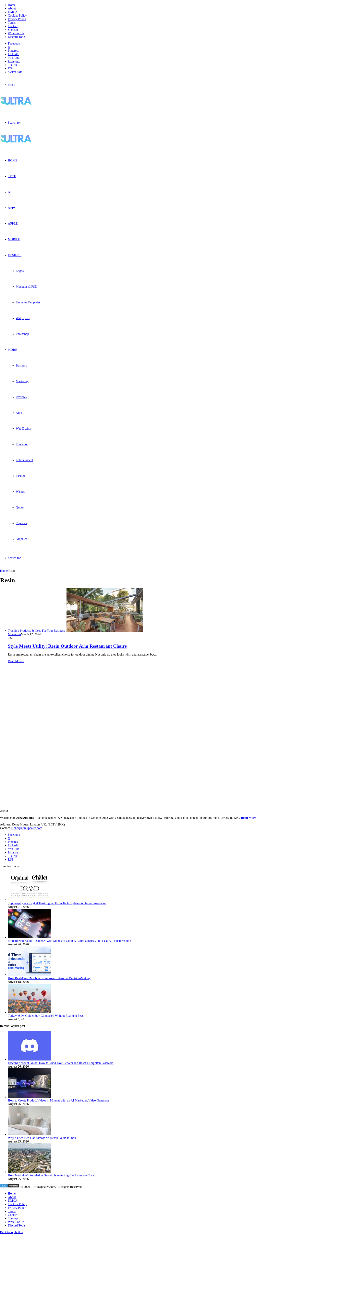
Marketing (22, 381)
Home (12, 5)
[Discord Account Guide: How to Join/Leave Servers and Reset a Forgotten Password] (29, 1059)
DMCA (13, 12)
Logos (20, 270)
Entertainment (24, 460)
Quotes (20, 507)
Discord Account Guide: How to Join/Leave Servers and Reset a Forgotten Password (61, 1063)
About (12, 8)
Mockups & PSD (26, 286)
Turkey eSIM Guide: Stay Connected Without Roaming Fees (45, 1015)
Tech (12, 176)
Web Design (23, 428)
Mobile (14, 239)
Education (22, 444)
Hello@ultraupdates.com (26, 828)
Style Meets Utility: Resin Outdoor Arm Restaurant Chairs (67, 646)
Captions (21, 523)
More (12, 349)
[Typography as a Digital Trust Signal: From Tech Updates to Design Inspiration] (29, 899)
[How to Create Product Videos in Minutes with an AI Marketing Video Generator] (29, 1097)
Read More (248, 817)
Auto (19, 412)
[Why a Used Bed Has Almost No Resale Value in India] (29, 1134)
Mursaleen (14, 634)
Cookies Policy (17, 15)
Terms (12, 22)
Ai (9, 192)
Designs (14, 255)
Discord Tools (16, 36)
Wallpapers (23, 318)
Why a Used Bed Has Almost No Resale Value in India (42, 1138)
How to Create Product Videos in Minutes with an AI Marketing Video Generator (58, 1100)
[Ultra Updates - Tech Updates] (29, 103)
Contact (13, 26)
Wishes (20, 491)
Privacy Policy (17, 19)
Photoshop (22, 334)
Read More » (16, 661)
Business (21, 365)
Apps (12, 207)
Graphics (21, 539)
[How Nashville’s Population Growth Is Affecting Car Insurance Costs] (29, 1171)
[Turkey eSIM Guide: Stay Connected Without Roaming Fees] (29, 1012)
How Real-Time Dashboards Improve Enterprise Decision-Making (49, 978)
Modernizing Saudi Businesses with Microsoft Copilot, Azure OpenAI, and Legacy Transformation (69, 940)
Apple (13, 223)
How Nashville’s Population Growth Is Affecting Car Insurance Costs (51, 1175)
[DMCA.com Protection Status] (10, 1186)
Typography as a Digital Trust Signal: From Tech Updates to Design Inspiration (57, 903)
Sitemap (13, 29)
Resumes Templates (28, 302)
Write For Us (16, 33)
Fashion (21, 476)
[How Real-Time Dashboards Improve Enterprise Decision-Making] (29, 974)
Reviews (21, 397)
